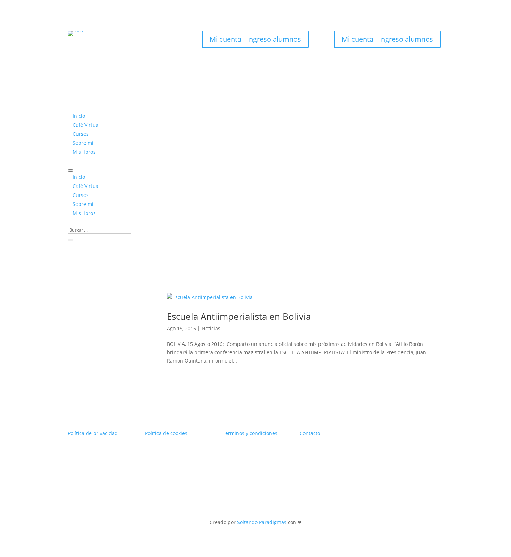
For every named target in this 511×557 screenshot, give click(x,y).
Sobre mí (83, 143)
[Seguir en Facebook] (116, 41)
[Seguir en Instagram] (102, 41)
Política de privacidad (93, 433)
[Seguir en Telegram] (158, 41)
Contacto (310, 433)
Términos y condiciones (249, 433)
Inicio (79, 116)
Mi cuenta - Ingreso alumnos (255, 39)
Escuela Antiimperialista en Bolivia (239, 316)
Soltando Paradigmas (261, 522)
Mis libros (84, 152)
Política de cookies (166, 433)
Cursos (81, 134)
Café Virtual (86, 125)
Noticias (211, 328)
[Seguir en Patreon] (144, 41)
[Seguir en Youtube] (130, 41)
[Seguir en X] (88, 41)
